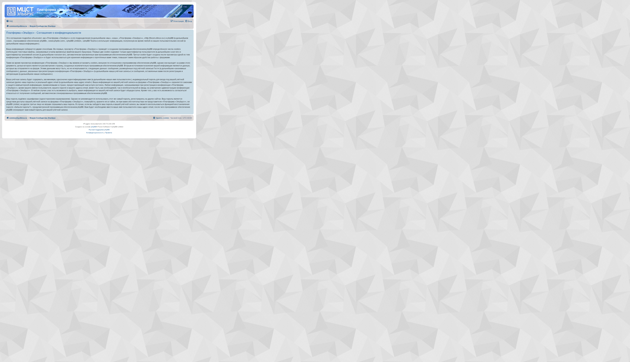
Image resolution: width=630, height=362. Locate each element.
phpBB (93, 127)
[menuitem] (9, 21)
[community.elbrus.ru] (21, 10)
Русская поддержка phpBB (99, 130)
